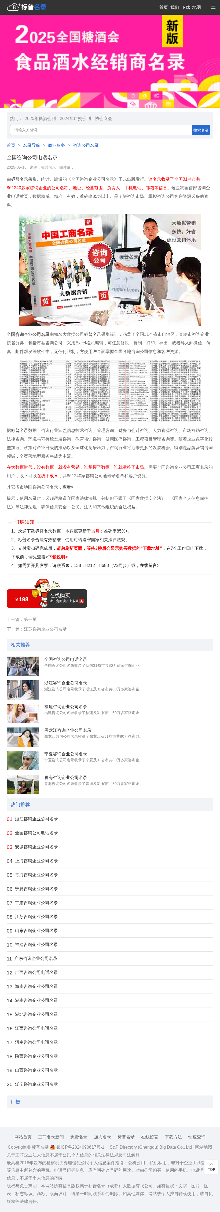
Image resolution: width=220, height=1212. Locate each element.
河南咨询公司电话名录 (32, 1042)
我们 (174, 7)
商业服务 (56, 145)
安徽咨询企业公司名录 (32, 847)
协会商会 (103, 118)
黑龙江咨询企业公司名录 (67, 730)
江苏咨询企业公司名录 (32, 917)
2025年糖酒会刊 (40, 118)
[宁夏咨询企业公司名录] (23, 760)
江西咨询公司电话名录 (32, 1028)
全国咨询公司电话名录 (65, 659)
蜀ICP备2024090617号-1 (79, 1147)
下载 (185, 7)
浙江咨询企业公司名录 (65, 683)
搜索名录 (200, 130)
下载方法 (173, 1137)
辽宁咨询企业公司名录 (32, 1084)
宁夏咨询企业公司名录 (65, 754)
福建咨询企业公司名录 (65, 706)
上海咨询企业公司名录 (32, 861)
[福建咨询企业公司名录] (23, 713)
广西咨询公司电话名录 (32, 973)
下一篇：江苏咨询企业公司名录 (37, 629)
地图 (196, 7)
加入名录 (102, 1137)
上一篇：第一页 (22, 619)
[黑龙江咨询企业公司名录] (23, 737)
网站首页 (23, 1137)
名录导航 (31, 145)
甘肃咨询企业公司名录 (32, 903)
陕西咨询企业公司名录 (32, 1056)
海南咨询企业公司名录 (32, 986)
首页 (163, 7)
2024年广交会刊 (75, 118)
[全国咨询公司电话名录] (23, 666)
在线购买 (64, 598)
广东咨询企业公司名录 (32, 959)
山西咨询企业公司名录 (32, 1070)
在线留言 (149, 1137)
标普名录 (48, 167)
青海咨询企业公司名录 (65, 777)
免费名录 (78, 1137)
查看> (68, 487)
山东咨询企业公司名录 (32, 931)
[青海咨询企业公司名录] (23, 784)
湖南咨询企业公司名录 (32, 1000)
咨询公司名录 (86, 145)
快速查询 (197, 1137)
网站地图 (203, 1147)
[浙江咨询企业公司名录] (23, 690)
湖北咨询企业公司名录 (32, 1014)
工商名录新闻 (51, 1137)
